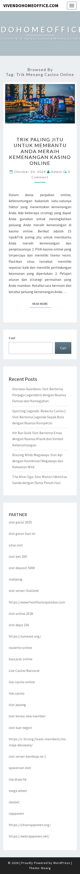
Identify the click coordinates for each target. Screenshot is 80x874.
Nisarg (46, 868)
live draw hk (17, 779)
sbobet (14, 802)
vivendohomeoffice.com (30, 5)
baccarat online (20, 659)
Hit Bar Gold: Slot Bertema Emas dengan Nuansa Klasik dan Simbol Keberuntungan (37, 439)
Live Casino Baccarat (24, 670)
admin (56, 172)
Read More (41, 304)
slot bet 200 (18, 556)
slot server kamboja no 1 (27, 756)
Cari (12, 338)
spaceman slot (20, 767)
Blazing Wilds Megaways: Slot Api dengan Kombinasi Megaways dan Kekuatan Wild (37, 461)
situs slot (16, 545)
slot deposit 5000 (22, 568)
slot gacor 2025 (20, 522)
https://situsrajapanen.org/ (30, 825)
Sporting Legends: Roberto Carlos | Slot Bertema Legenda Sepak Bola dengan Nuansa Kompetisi (39, 417)
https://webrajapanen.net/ (29, 836)
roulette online (20, 647)
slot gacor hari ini (22, 533)
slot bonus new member (27, 716)
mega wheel (18, 790)
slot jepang (17, 704)
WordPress (61, 863)
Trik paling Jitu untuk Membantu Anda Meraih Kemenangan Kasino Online (40, 151)
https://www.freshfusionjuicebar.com (37, 602)
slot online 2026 (21, 613)
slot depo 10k (19, 625)
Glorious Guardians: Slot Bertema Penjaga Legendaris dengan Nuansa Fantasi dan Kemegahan (39, 395)
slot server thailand (23, 590)
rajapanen (16, 813)
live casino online (22, 682)
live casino (16, 693)
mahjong (15, 579)
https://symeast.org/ (25, 636)
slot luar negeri (20, 727)
